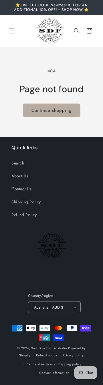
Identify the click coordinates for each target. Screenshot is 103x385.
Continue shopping (51, 110)
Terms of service (39, 364)
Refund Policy (24, 215)
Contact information (54, 372)
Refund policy (46, 355)
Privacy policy (73, 355)
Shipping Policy (26, 202)
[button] (11, 31)
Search (17, 163)
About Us (19, 176)
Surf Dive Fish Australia (49, 348)
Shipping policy (70, 364)
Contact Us (21, 189)
